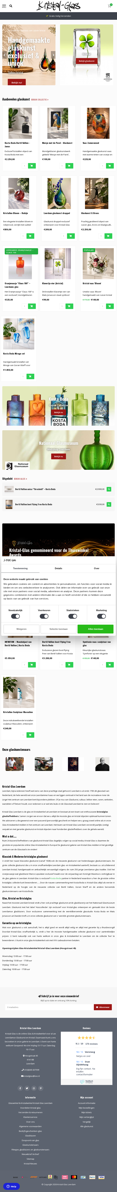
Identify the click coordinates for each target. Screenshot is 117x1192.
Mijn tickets (87, 1112)
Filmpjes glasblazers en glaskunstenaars (30, 1149)
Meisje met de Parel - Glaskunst (57, 142)
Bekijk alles (20, 479)
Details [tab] (58, 568)
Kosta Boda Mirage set (14, 353)
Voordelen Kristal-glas (30, 1107)
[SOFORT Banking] (34, 1177)
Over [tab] (96, 568)
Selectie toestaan (59, 629)
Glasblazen (30, 1135)
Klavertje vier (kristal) (52, 283)
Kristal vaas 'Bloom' (92, 283)
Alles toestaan (95, 629)
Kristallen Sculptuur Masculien (18, 712)
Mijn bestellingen (86, 1107)
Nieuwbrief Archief (30, 1154)
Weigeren (21, 629)
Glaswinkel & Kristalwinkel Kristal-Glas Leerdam (30, 1103)
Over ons (30, 1121)
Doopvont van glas (30, 1140)
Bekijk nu (58, 412)
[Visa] (101, 1177)
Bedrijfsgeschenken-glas (30, 1131)
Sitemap (30, 1158)
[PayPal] (92, 1177)
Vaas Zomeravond (91, 142)
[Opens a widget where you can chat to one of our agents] (11, 1186)
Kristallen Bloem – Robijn (15, 213)
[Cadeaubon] (43, 1177)
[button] (4, 55)
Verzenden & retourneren (30, 1112)
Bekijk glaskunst (86, 61)
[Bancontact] (83, 1177)
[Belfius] (24, 1177)
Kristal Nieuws (30, 1163)
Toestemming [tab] (20, 568)
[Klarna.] (65, 1177)
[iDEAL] (50, 1178)
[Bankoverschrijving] (15, 1177)
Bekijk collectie (39, 99)
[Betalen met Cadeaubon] (56, 1177)
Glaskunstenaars (30, 1145)
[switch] (44, 616)
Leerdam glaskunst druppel (57, 213)
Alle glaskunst (86, 1126)
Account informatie (86, 1103)
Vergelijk (87, 1121)
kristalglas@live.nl (31, 1076)
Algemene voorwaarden (30, 1126)
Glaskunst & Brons (90, 213)
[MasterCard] (74, 1177)
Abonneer (104, 1007)
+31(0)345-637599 (31, 1069)
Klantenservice (30, 1117)
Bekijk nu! (17, 82)
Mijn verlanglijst (87, 1117)
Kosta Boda (55, 878)
